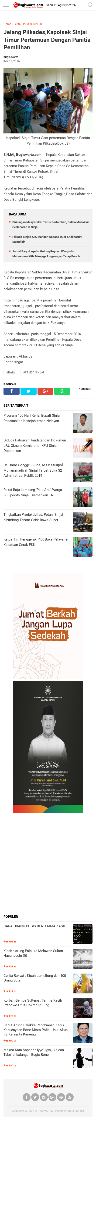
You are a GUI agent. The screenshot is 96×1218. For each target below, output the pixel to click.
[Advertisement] (48, 864)
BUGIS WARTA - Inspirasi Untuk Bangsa (59, 1111)
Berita (17, 24)
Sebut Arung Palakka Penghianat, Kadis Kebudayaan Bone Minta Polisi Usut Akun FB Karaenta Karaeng (35, 1029)
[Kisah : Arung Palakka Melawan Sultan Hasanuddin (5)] (83, 959)
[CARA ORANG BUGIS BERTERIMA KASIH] (83, 934)
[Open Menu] (6, 5)
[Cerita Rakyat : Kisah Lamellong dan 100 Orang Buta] (83, 984)
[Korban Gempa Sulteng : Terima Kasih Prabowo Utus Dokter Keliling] (83, 1008)
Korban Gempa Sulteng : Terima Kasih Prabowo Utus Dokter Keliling (32, 1002)
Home (7, 24)
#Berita (11, 372)
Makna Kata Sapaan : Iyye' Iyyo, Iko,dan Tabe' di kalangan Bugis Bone (33, 1052)
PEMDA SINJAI (32, 24)
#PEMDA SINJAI (33, 372)
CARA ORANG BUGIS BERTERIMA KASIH (34, 926)
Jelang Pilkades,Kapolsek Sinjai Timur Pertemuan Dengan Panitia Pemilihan (46, 40)
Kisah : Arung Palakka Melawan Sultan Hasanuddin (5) (33, 953)
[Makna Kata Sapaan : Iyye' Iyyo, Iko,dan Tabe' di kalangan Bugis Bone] (83, 1058)
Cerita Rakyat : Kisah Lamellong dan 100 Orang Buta (34, 978)
